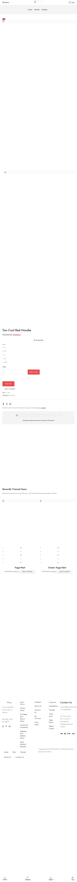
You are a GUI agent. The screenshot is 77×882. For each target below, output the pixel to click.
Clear (4, 367)
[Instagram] (6, 726)
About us (7, 757)
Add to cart (33, 372)
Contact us (19, 757)
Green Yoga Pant (57, 567)
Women (37, 10)
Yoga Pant (20, 567)
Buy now (8, 384)
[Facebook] (3, 726)
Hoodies (44, 10)
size (3, 344)
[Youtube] (10, 726)
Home (30, 10)
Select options (27, 571)
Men (14, 752)
